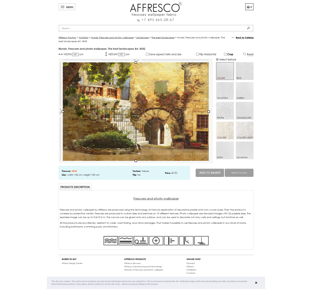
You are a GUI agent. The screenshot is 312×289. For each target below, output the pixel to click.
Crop (230, 54)
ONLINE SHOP (194, 259)
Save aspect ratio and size (164, 54)
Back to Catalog (245, 37)
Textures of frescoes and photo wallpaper (143, 269)
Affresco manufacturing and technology (143, 266)
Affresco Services (132, 263)
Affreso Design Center (72, 263)
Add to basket (210, 172)
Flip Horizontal (207, 54)
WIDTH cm (73, 54)
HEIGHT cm (119, 54)
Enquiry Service (156, 18)
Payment (191, 263)
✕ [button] (256, 283)
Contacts (191, 273)
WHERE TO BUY (69, 259)
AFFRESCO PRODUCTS (135, 259)
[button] (159, 284)
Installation (191, 269)
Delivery (190, 266)
